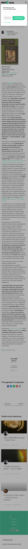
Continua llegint (7, 22)
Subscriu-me (18, 18)
